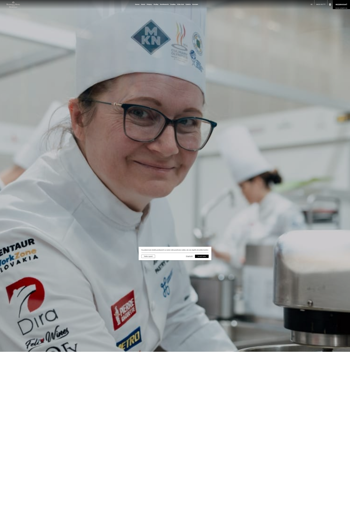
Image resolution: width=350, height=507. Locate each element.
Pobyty (149, 4)
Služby (156, 4)
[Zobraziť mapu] (330, 4)
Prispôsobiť (189, 256)
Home (137, 4)
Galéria (188, 4)
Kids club (180, 4)
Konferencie (164, 4)
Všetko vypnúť (148, 256)
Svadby (173, 4)
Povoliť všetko (202, 256)
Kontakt (195, 4)
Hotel (143, 4)
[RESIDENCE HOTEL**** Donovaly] (14, 4)
